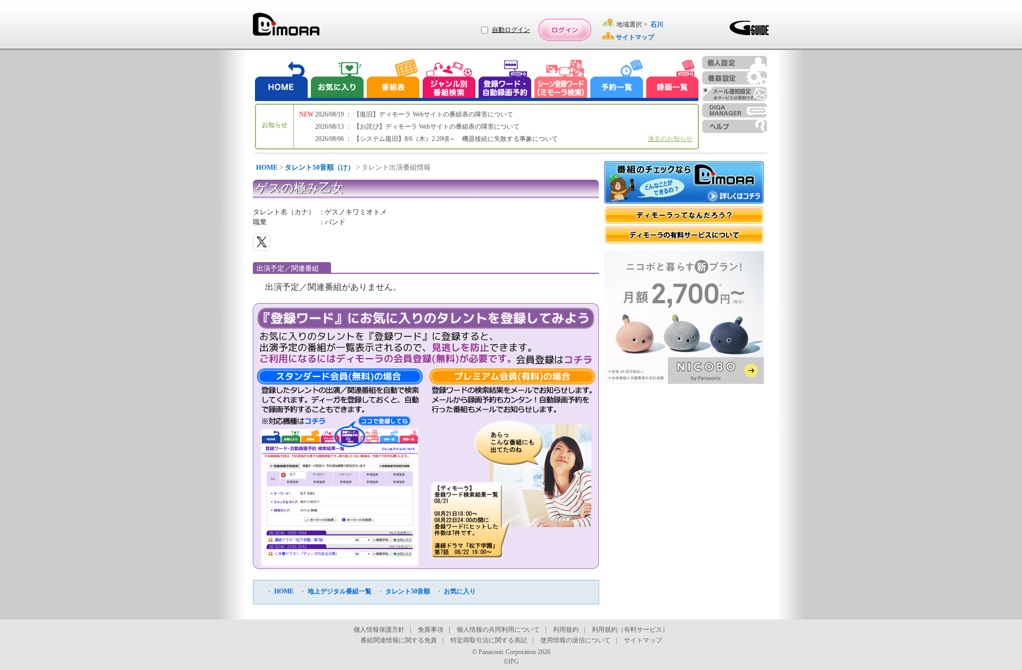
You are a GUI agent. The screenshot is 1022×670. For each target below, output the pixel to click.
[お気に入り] (336, 80)
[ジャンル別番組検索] (448, 80)
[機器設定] (734, 78)
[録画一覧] (672, 80)
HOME (267, 167)
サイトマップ (643, 640)
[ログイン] (564, 30)
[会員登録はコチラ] (554, 359)
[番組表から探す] (392, 80)
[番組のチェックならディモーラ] (684, 183)
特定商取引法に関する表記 (488, 640)
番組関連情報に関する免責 (398, 640)
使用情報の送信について (575, 640)
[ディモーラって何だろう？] (684, 215)
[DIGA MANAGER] (734, 110)
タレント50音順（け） (320, 167)
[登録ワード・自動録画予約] (505, 80)
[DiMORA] (286, 28)
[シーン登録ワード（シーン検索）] (561, 80)
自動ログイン (511, 30)
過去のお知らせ (670, 139)
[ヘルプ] (734, 126)
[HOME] (281, 80)
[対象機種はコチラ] (293, 420)
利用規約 (566, 629)
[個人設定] (734, 62)
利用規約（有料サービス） (630, 629)
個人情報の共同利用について (498, 629)
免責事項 (430, 629)
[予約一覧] (617, 80)
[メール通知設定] (734, 94)
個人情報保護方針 (379, 629)
